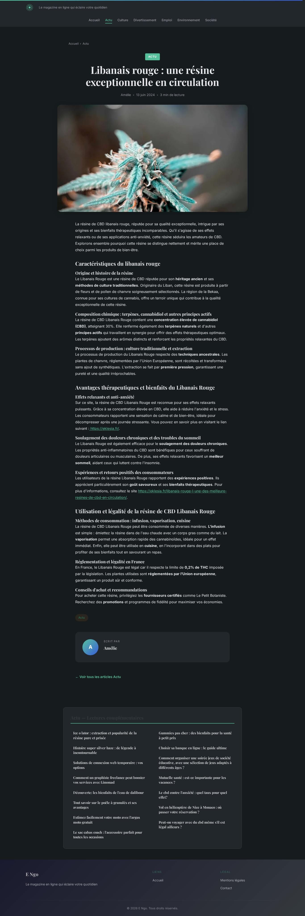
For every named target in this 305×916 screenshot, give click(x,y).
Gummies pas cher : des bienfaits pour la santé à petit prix (195, 735)
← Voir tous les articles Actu (98, 677)
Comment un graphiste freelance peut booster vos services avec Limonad (109, 780)
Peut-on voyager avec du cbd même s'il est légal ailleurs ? (192, 824)
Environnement (189, 20)
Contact (226, 888)
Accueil (94, 20)
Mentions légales (232, 880)
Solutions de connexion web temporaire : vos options (108, 765)
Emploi (167, 20)
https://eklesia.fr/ (104, 428)
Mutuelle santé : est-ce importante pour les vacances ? (192, 780)
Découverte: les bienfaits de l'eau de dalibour (108, 792)
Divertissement (145, 20)
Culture (122, 20)
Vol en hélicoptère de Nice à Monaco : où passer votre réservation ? (190, 809)
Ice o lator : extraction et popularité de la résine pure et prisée (105, 735)
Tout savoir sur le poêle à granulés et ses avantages (105, 805)
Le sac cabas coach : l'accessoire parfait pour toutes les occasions (107, 834)
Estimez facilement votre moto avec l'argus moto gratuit (106, 819)
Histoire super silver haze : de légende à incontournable (104, 750)
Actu (108, 20)
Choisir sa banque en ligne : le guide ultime (193, 748)
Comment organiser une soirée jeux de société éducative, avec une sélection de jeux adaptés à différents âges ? (195, 763)
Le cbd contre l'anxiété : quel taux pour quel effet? (193, 794)
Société (211, 20)
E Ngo (32, 874)
